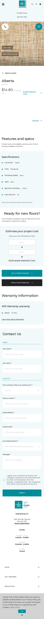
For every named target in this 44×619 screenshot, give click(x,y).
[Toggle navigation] (3, 4)
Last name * (7, 363)
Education (10, 586)
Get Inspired (10, 577)
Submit (22, 493)
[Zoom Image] (5, 26)
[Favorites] (36, 4)
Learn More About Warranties (13, 319)
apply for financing (20, 283)
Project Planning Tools (29, 93)
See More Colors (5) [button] (10, 54)
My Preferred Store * (10, 441)
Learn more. (15, 607)
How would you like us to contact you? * (17, 385)
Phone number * (9, 398)
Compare (35, 121)
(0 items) (40, 4)
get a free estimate (20, 273)
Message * (6, 454)
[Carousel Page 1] (22, 61)
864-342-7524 (22, 17)
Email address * (8, 412)
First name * (7, 349)
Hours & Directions (22, 523)
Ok (22, 611)
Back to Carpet (10, 73)
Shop (7, 567)
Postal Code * (7, 427)
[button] (32, 4)
